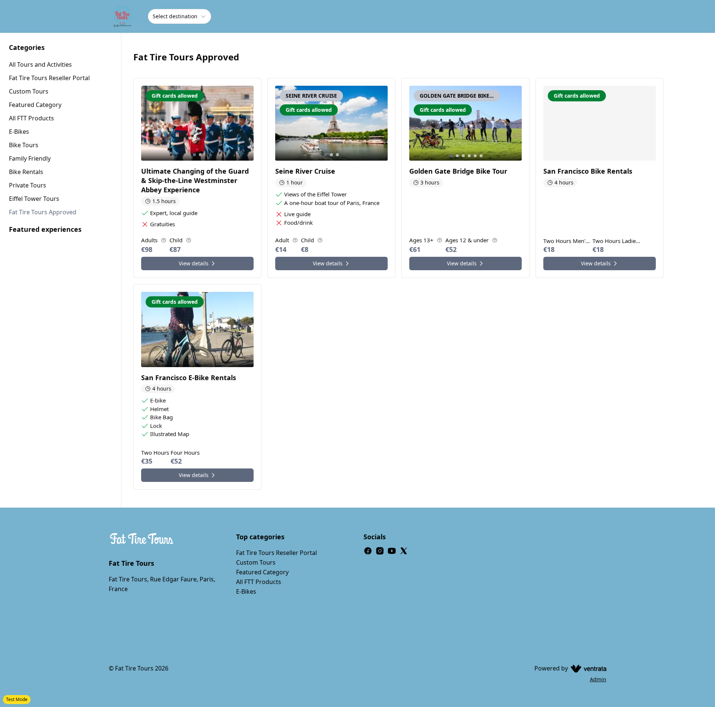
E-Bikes (246, 591)
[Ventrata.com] (587, 668)
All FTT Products (258, 582)
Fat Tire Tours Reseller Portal (276, 553)
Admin (598, 679)
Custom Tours (256, 562)
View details (194, 263)
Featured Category (262, 572)
